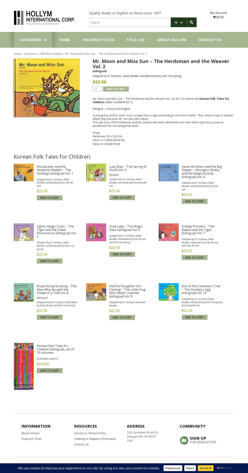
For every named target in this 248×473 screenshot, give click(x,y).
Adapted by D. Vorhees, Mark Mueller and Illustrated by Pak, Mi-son (200, 186)
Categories (30, 39)
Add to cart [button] (49, 198)
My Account (218, 13)
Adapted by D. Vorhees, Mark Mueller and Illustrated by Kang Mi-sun (128, 183)
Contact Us (209, 39)
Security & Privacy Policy (90, 433)
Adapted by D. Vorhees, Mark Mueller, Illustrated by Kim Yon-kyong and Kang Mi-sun (202, 302)
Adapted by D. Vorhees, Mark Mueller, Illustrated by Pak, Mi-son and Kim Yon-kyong (127, 239)
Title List (135, 39)
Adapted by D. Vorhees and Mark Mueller (127, 304)
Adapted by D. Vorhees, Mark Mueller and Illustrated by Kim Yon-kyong (137, 76)
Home (64, 39)
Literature (30, 53)
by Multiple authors (47, 358)
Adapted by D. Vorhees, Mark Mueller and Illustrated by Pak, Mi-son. (55, 183)
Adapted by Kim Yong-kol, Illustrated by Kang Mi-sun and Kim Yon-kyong (57, 304)
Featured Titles (98, 39)
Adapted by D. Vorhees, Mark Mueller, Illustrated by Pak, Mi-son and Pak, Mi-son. (200, 242)
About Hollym (171, 39)
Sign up (203, 440)
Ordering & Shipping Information (95, 439)
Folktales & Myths (51, 53)
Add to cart (116, 89)
